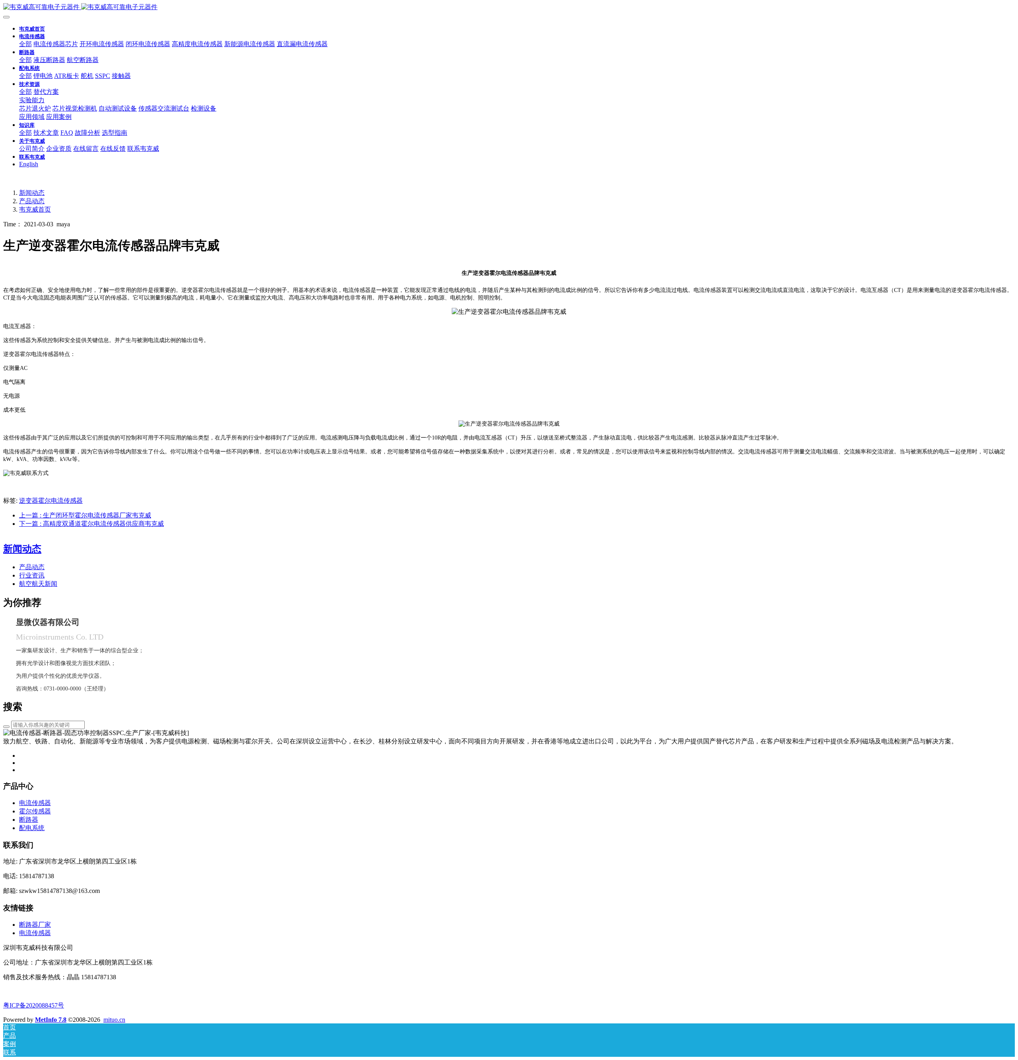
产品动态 (32, 201)
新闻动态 (32, 192)
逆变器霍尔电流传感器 (51, 500)
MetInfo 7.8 (50, 1019)
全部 (25, 44)
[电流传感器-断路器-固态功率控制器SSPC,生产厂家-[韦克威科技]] (509, 7)
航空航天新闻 (38, 583)
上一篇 (85, 515)
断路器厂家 (35, 924)
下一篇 (91, 523)
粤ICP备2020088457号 (33, 1005)
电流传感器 (35, 933)
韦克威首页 (32, 29)
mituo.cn (114, 1019)
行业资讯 (32, 575)
